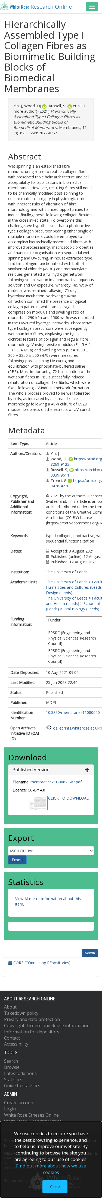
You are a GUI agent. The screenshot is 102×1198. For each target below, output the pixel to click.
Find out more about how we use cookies (51, 1169)
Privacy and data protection (32, 1019)
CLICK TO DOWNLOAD (68, 798)
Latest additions (20, 1073)
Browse (12, 1067)
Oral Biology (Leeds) (81, 608)
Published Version (31, 770)
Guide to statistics (22, 1086)
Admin (90, 953)
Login (10, 1109)
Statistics (13, 1080)
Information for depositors (31, 1032)
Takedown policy (21, 1013)
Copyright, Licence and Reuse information (46, 1026)
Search (11, 1061)
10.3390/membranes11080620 (73, 712)
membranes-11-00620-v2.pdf (56, 781)
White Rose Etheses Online (31, 1115)
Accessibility (16, 1044)
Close (55, 1186)
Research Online (41, 6)
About (10, 1007)
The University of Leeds (67, 581)
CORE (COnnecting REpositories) (41, 962)
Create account (19, 1103)
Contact (12, 1038)
